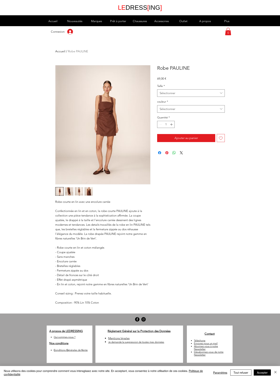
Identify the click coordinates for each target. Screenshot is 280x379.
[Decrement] (160, 124)
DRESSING (140, 7)
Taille (161, 86)
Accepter (262, 372)
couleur (162, 101)
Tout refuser (241, 372)
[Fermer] (275, 372)
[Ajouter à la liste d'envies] (221, 138)
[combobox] (191, 93)
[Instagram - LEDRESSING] (143, 319)
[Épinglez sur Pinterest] (167, 152)
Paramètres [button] (220, 372)
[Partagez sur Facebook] (159, 152)
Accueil (60, 51)
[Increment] (171, 124)
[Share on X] (181, 152)
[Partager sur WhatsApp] (174, 152)
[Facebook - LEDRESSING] (137, 319)
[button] (96, 21)
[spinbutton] (165, 124)
